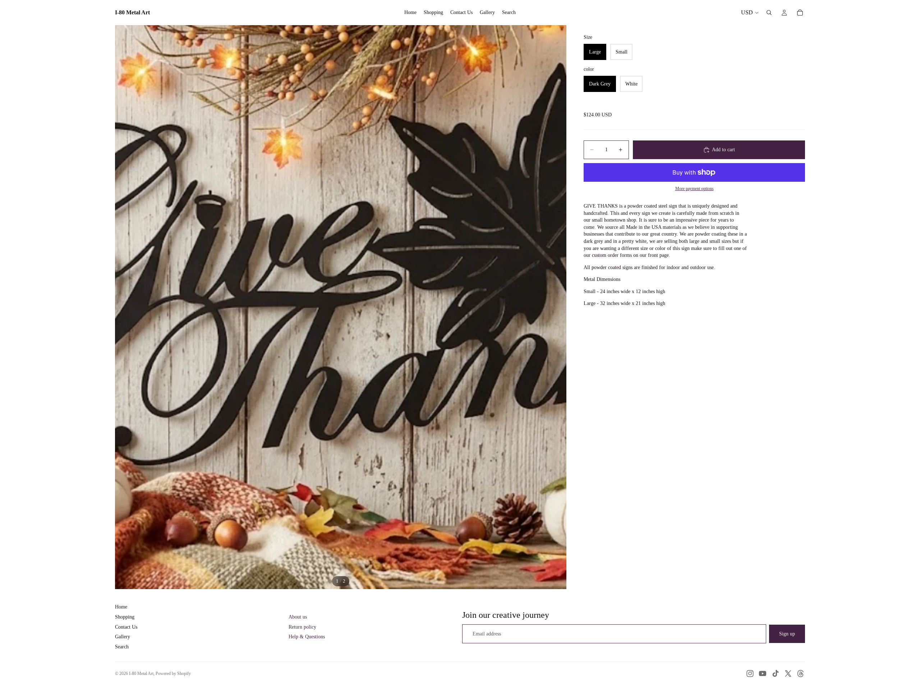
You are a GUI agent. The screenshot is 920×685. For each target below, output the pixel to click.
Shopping (124, 617)
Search (122, 646)
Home (121, 607)
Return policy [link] (302, 627)
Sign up (787, 634)
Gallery (122, 636)
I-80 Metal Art (141, 673)
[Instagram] (750, 673)
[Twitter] (788, 673)
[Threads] (800, 673)
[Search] (769, 12)
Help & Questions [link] (307, 636)
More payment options (694, 188)
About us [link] (298, 617)
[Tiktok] (775, 673)
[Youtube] (762, 673)
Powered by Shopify (173, 673)
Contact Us (126, 627)
